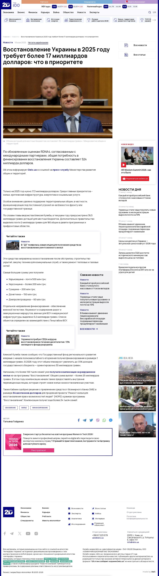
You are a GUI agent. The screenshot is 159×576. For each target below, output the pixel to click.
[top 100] (16, 4)
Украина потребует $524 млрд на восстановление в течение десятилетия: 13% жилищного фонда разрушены (45, 342)
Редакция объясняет (99, 524)
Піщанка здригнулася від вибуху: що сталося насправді (137, 381)
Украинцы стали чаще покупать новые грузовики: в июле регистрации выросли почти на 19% (95, 300)
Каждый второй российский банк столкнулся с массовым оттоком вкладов (94, 286)
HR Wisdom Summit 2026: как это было (136, 171)
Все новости (87, 329)
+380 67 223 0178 (100, 535)
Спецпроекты (90, 2)
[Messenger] (110, 420)
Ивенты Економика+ (135, 1)
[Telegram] (84, 420)
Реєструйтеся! (38, 450)
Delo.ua (32, 169)
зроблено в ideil (149, 572)
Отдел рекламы (134, 512)
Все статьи (139, 54)
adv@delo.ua (97, 538)
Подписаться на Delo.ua (137, 178)
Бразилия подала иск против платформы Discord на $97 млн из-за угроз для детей (136, 270)
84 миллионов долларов (27, 392)
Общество (68, 12)
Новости (81, 12)
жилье (24, 408)
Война (56, 12)
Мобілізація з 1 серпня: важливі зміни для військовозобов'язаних (137, 407)
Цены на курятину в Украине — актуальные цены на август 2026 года (137, 242)
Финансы (32, 12)
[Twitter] (91, 420)
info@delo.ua (133, 542)
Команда (131, 508)
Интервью (100, 519)
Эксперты (94, 12)
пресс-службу (61, 169)
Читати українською (38, 42)
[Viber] (97, 420)
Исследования (78, 524)
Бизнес (21, 12)
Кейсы (98, 514)
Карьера (45, 12)
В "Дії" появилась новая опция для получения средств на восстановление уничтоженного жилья (51, 246)
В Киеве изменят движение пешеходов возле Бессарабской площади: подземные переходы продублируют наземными (94, 318)
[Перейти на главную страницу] (6, 4)
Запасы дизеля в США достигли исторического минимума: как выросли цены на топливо (134, 255)
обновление (10, 408)
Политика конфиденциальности (137, 517)
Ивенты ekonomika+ (51, 520)
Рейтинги (44, 2)
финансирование (40, 408)
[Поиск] (150, 12)
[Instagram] (36, 533)
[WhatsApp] (104, 420)
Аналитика (76, 519)
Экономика (8, 12)
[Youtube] (28, 533)
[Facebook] (78, 420)
